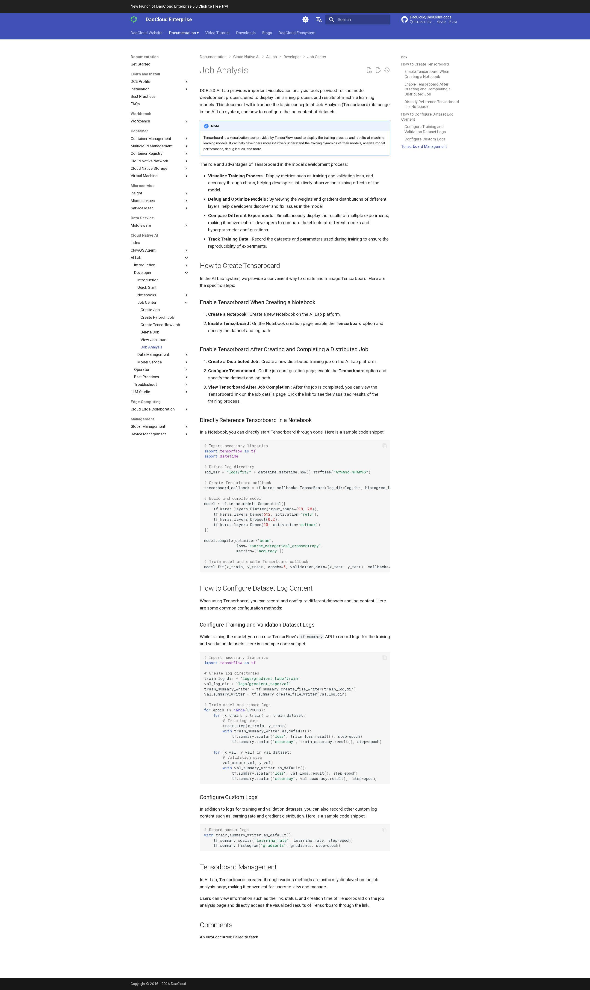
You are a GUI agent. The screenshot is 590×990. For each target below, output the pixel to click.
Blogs (267, 32)
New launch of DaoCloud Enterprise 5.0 (179, 6)
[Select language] (318, 19)
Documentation (184, 32)
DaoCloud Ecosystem (297, 32)
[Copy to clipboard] (384, 446)
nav (404, 56)
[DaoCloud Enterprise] (134, 19)
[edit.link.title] (378, 70)
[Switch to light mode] (305, 19)
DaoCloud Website (146, 32)
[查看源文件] (369, 70)
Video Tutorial (217, 32)
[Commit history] (387, 70)
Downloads (246, 32)
